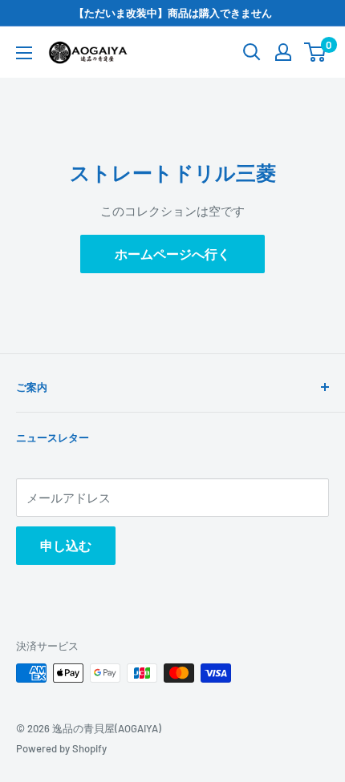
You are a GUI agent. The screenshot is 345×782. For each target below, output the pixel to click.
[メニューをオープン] (24, 52)
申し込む (65, 545)
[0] (316, 52)
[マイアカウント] (283, 52)
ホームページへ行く (172, 253)
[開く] (252, 52)
